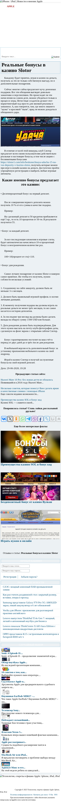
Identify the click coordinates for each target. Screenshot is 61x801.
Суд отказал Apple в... (13, 681)
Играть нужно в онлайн (16, 540)
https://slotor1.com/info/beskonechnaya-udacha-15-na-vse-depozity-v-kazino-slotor (28, 163)
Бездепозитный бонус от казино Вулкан (26, 501)
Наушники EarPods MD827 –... (18, 696)
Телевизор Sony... (10, 710)
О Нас (51, 795)
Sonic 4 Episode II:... (12, 653)
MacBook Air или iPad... (14, 754)
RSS (55, 795)
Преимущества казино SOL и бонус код (21, 399)
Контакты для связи (40, 795)
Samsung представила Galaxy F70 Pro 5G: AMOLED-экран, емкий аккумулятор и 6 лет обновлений (30, 604)
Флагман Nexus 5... (11, 732)
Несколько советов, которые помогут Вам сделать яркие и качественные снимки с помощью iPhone (30, 390)
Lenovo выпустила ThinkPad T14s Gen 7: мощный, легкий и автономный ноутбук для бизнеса (29, 620)
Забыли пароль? (29, 576)
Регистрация (9, 576)
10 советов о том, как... (14, 672)
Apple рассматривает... (13, 742)
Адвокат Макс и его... (13, 767)
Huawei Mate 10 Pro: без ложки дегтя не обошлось (27, 379)
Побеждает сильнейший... (15, 720)
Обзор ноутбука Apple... (14, 662)
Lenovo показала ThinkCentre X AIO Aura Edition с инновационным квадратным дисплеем (29, 627)
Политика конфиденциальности (21, 795)
